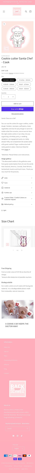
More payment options (18, 113)
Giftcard (6, 364)
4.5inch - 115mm (9, 84)
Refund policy (30, 463)
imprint (6, 351)
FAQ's (5, 356)
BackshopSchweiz (10, 463)
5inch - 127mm (24, 84)
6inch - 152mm (24, 89)
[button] (4, 11)
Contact (6, 373)
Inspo (6, 149)
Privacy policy (8, 466)
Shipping (11, 73)
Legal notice (24, 469)
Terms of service (18, 466)
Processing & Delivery (10, 360)
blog (5, 369)
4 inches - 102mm (24, 80)
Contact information (14, 469)
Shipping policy (28, 466)
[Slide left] (13, 250)
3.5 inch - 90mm (9, 80)
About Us (7, 347)
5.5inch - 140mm (9, 89)
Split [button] (4, 210)
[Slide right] (22, 250)
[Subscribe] (27, 428)
